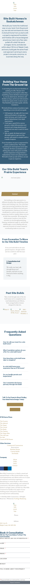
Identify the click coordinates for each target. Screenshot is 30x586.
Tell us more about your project (12, 569)
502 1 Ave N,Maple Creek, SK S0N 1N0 (8, 524)
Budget (3, 564)
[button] (3, 270)
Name (2, 543)
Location (3, 559)
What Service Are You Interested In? (14, 538)
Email (2, 548)
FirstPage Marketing (20, 499)
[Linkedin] (10, 468)
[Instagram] (6, 468)
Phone (2, 553)
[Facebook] (2, 468)
